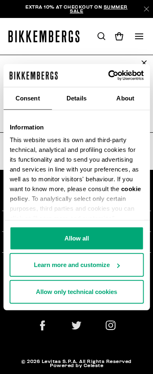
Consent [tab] (28, 97)
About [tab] (125, 97)
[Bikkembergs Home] (47, 36)
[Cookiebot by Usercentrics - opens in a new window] (109, 75)
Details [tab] (76, 97)
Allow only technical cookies (76, 291)
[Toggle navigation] (139, 36)
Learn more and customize (72, 264)
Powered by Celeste (76, 365)
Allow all (76, 237)
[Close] (146, 8)
